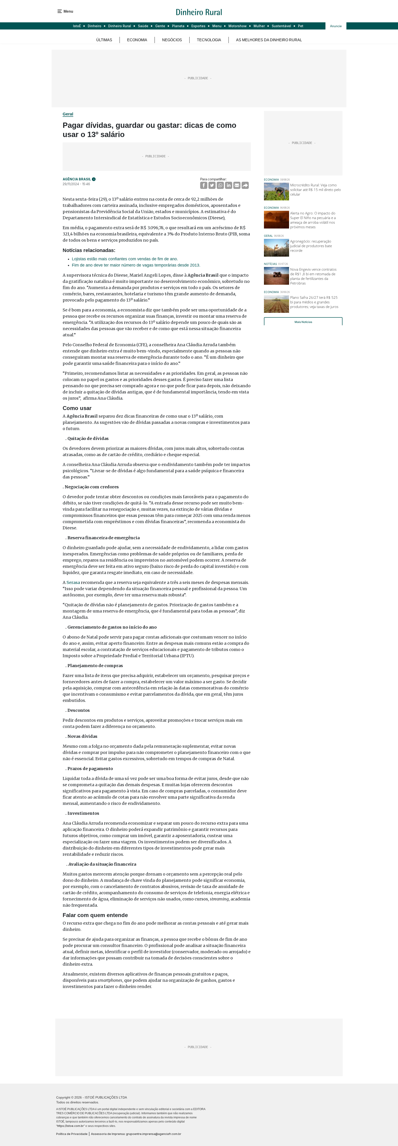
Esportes (198, 26)
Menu (217, 26)
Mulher (259, 26)
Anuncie (336, 26)
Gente (160, 26)
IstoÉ (77, 26)
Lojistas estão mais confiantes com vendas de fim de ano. (125, 259)
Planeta (178, 26)
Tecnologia (209, 40)
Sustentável (281, 26)
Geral (68, 114)
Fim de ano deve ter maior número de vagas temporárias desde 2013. (136, 265)
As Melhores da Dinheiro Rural (269, 40)
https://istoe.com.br (70, 1126)
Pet (300, 26)
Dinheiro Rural (119, 26)
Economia (137, 40)
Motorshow (237, 26)
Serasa (73, 582)
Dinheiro (94, 26)
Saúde (143, 26)
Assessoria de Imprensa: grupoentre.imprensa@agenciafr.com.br (136, 1134)
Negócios (172, 40)
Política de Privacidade (72, 1134)
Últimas (104, 40)
